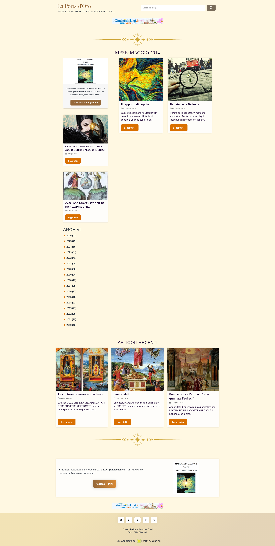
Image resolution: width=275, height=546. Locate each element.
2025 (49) (71, 241)
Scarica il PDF (104, 484)
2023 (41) (71, 252)
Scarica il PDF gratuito (87, 102)
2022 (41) (71, 258)
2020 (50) (71, 269)
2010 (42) (71, 325)
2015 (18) (71, 297)
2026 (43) (71, 235)
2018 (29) (71, 280)
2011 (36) (71, 319)
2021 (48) (71, 263)
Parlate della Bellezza (184, 104)
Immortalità (121, 394)
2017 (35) (71, 286)
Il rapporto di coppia (135, 104)
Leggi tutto (73, 160)
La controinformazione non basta (80, 394)
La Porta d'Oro (74, 5)
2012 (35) (71, 314)
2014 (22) (71, 302)
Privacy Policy (129, 529)
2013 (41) (71, 308)
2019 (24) (71, 275)
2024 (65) (71, 247)
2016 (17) (71, 291)
